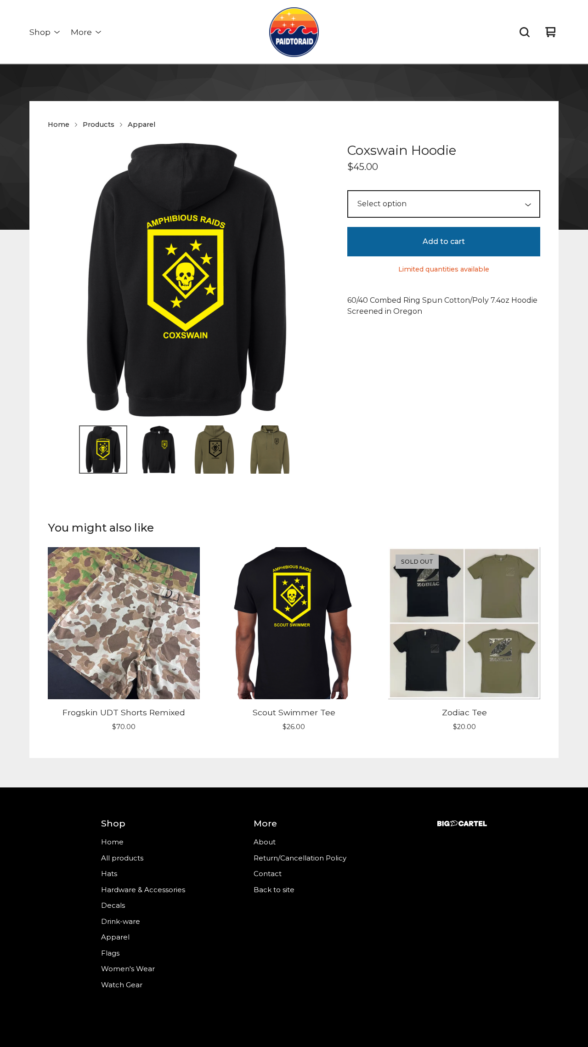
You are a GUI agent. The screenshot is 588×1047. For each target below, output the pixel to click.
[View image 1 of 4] (103, 449)
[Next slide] (312, 279)
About (265, 842)
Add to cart (444, 241)
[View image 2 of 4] (159, 449)
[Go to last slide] (60, 279)
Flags (110, 953)
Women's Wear (128, 968)
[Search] (524, 32)
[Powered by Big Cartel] (462, 823)
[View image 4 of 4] (270, 449)
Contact (268, 873)
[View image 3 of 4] (214, 449)
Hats (109, 873)
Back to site (274, 889)
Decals (113, 905)
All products (122, 858)
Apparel (141, 124)
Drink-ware (120, 921)
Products (98, 124)
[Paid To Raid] (294, 32)
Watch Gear (121, 984)
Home (58, 124)
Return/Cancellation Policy (300, 858)
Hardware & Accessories (143, 889)
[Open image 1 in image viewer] (186, 279)
